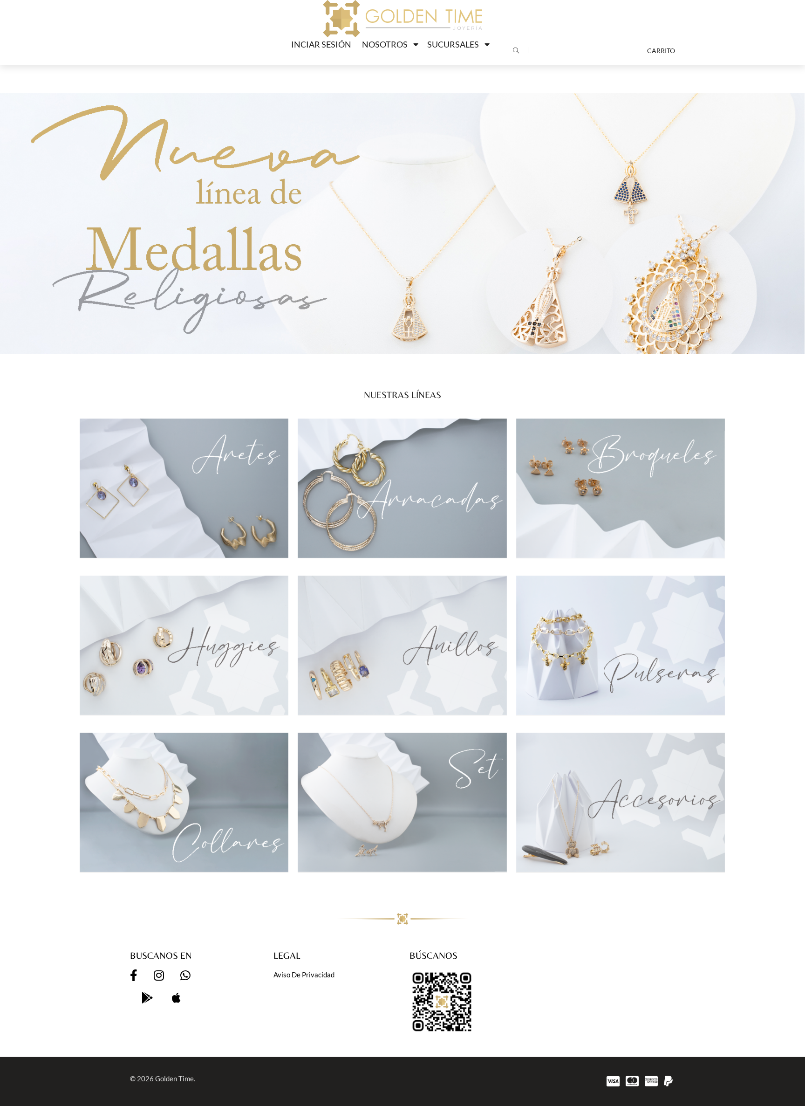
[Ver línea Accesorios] (620, 802)
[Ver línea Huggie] (184, 645)
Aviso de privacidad (303, 974)
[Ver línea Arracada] (402, 488)
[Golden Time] (402, 18)
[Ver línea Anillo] (402, 645)
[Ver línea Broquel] (620, 488)
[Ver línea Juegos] (402, 802)
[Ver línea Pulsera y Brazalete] (620, 645)
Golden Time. (175, 1078)
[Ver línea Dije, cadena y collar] (184, 802)
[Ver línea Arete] (184, 488)
